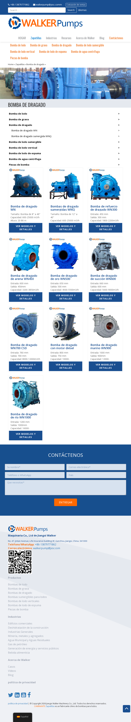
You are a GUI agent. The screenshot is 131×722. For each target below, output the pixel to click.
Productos (14, 577)
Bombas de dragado (20, 593)
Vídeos (12, 671)
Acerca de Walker (85, 38)
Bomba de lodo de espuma (53, 51)
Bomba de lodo (18, 45)
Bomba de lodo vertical (22, 51)
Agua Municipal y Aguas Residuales (29, 640)
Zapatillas (36, 38)
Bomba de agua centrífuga (85, 51)
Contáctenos (116, 38)
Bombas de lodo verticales (23, 601)
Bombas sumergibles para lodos (27, 597)
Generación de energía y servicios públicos (33, 648)
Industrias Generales (20, 632)
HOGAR (22, 38)
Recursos (66, 38)
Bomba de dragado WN (24, 130)
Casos (11, 666)
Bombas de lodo (17, 584)
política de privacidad (22, 682)
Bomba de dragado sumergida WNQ (31, 136)
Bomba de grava (38, 45)
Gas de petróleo (17, 644)
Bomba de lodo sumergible (90, 45)
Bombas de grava (18, 588)
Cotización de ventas (76, 4)
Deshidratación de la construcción (28, 627)
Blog (102, 38)
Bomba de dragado (62, 45)
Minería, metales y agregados (25, 636)
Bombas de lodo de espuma (24, 605)
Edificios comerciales (20, 623)
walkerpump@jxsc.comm (49, 4)
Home (11, 64)
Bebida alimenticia (19, 652)
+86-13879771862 (19, 4)
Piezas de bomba (19, 58)
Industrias (51, 38)
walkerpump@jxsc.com (46, 548)
